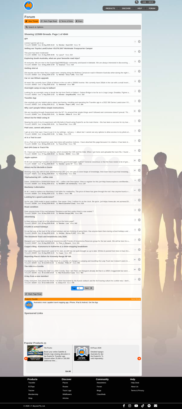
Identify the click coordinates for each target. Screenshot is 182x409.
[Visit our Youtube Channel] (136, 406)
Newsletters (101, 383)
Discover (126, 8)
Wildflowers (67, 394)
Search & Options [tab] (35, 27)
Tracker (31, 391)
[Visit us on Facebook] (124, 406)
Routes (65, 387)
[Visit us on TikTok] (143, 406)
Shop (30, 398)
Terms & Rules (67, 21)
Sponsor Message (136, 299)
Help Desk (135, 383)
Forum (152, 8)
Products (110, 8)
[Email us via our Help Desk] (155, 406)
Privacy (141, 391)
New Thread (33, 21)
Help (140, 8)
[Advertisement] (93, 327)
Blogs (99, 391)
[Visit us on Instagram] (129, 406)
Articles (66, 398)
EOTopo (31, 387)
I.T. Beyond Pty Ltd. (37, 406)
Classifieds (101, 394)
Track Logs (67, 391)
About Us (134, 387)
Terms (133, 391)
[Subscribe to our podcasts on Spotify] (149, 406)
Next (87, 288)
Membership (33, 394)
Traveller (31, 383)
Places (65, 383)
